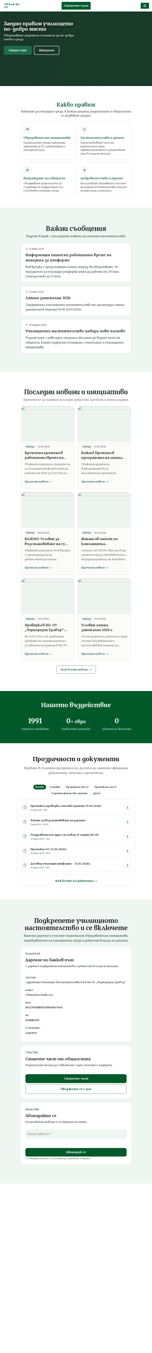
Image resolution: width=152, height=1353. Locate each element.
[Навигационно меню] (145, 6)
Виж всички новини (76, 669)
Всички (39, 787)
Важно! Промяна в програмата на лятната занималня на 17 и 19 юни (104, 455)
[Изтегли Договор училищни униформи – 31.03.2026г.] (127, 865)
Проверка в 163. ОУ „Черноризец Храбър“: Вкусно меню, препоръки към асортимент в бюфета (46, 627)
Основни (55, 787)
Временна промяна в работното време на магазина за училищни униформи (45, 455)
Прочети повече (38, 481)
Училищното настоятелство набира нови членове (75, 331)
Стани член (18, 50)
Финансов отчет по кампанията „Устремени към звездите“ (99, 541)
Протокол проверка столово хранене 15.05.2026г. (66, 806)
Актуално (46, 50)
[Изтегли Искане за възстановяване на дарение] (127, 822)
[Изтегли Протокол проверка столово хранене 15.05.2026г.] (127, 807)
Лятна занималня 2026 (48, 298)
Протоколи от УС (105, 787)
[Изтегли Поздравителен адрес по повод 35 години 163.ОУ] (127, 836)
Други (96, 793)
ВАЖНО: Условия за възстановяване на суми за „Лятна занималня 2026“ (47, 541)
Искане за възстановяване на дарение (58, 820)
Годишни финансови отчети (69, 793)
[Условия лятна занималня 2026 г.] (104, 596)
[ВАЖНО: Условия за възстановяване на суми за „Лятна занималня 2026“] (47, 509)
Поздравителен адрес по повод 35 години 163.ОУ (64, 834)
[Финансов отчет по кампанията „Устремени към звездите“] (104, 509)
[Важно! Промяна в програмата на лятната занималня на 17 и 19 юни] (104, 423)
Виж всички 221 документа (76, 881)
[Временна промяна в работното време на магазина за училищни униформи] (47, 423)
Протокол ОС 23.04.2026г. (48, 849)
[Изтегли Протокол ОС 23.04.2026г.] (127, 851)
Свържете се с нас (76, 1089)
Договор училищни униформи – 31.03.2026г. (60, 863)
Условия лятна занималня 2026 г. (97, 627)
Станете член (76, 5)
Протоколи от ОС (77, 787)
